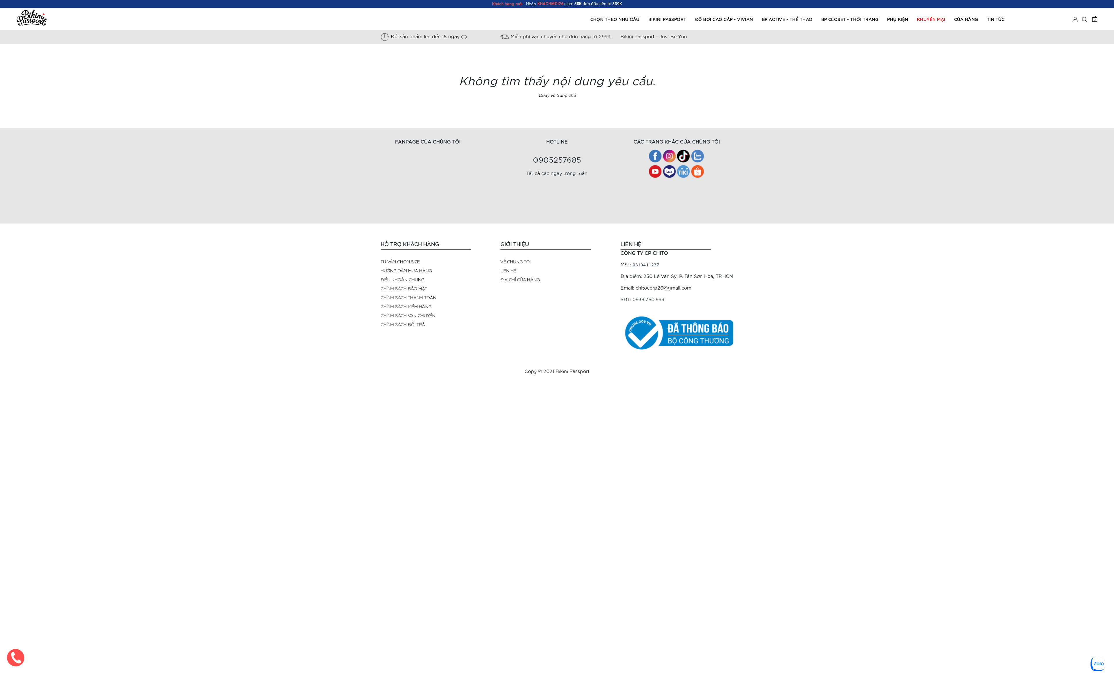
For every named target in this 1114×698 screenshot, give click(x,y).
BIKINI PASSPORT (667, 19)
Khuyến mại (931, 19)
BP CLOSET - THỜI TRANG (850, 19)
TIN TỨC (996, 19)
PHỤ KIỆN (897, 19)
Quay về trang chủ (557, 95)
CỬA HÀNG (966, 19)
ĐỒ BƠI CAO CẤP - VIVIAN (724, 19)
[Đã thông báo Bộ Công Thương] (677, 332)
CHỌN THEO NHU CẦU (615, 19)
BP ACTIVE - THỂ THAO (787, 19)
